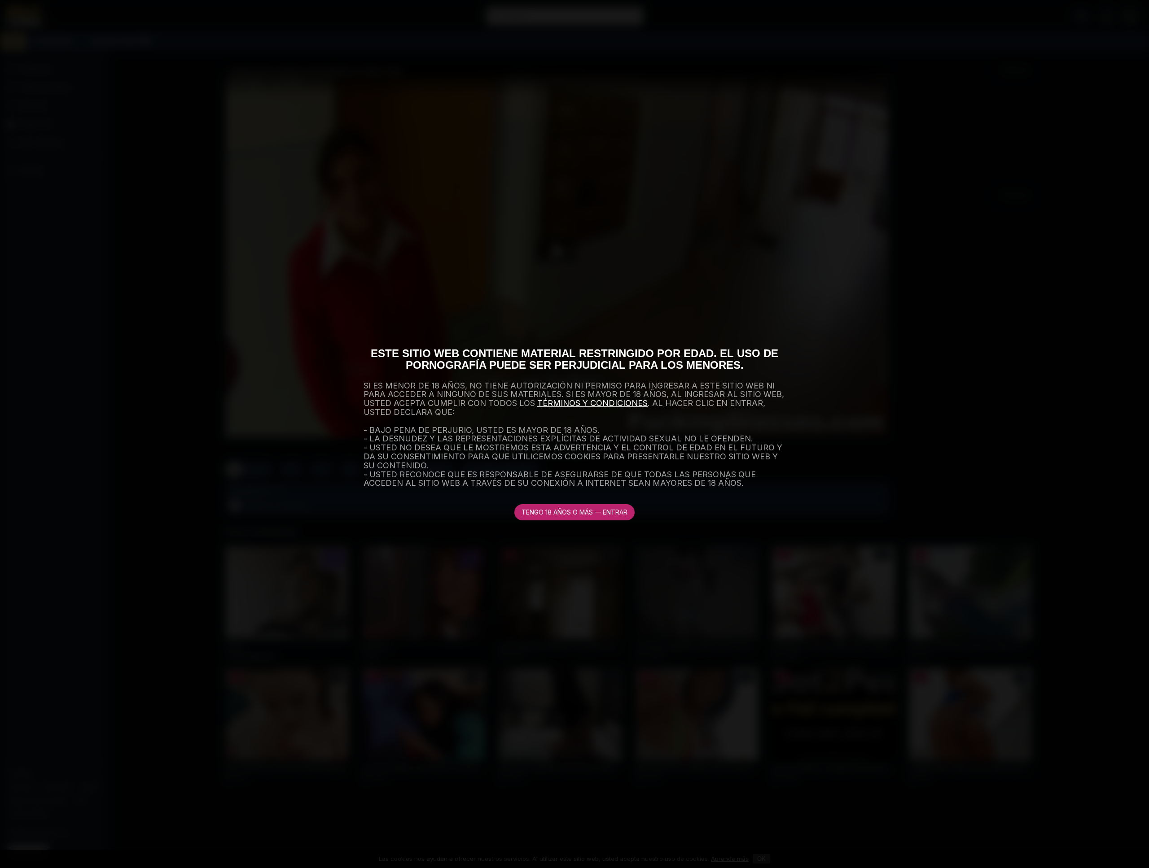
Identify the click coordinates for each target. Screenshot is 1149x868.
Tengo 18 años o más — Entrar (574, 512)
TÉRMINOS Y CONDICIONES (592, 403)
